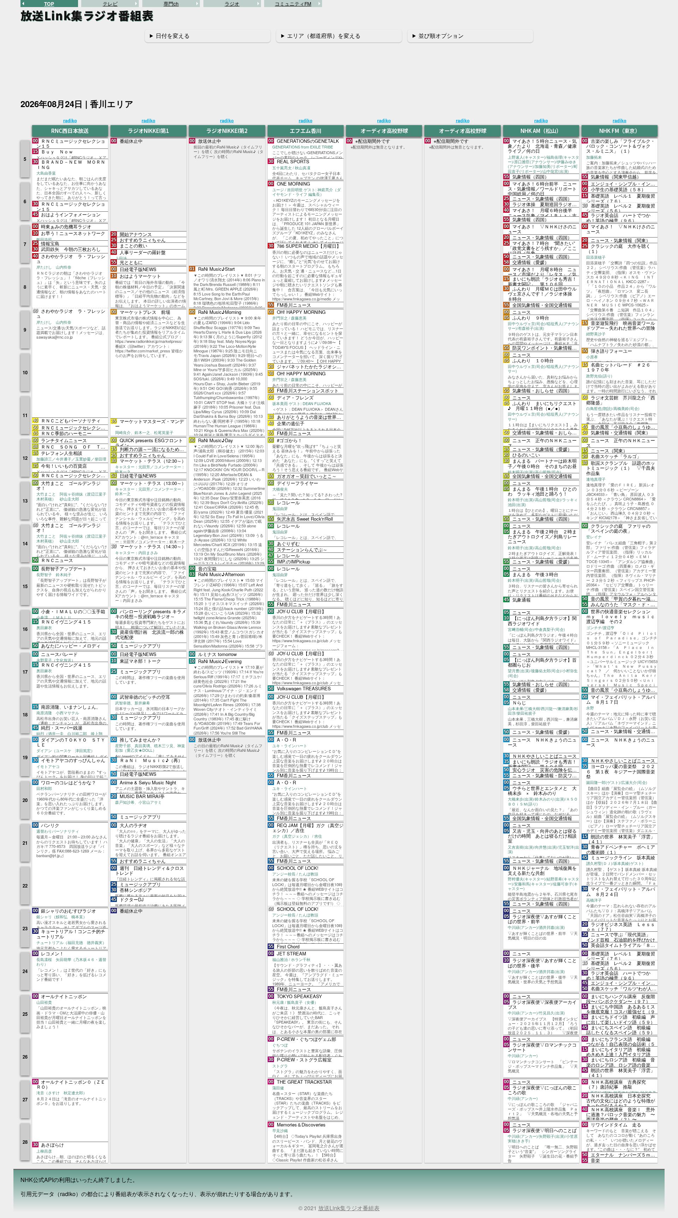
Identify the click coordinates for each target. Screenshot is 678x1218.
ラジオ (232, 3)
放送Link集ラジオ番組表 (349, 1208)
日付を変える (173, 35)
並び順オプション (441, 35)
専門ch (171, 3)
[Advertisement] (339, 66)
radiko (70, 120)
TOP (49, 3)
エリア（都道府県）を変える (324, 35)
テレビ (110, 3)
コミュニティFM (293, 3)
